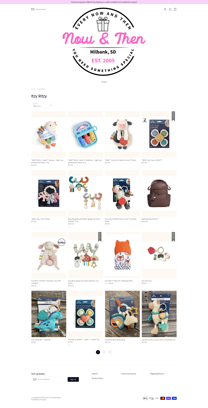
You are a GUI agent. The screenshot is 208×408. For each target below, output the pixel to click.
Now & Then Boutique (53, 398)
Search (95, 374)
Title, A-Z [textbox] (36, 106)
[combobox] (42, 105)
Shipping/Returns (157, 374)
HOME (104, 82)
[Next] (110, 353)
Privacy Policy (97, 378)
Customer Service (128, 374)
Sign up (73, 379)
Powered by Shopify (38, 400)
